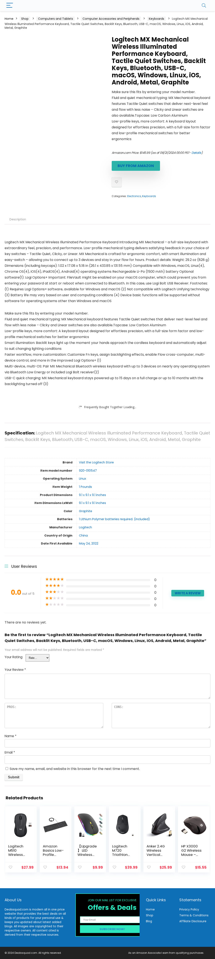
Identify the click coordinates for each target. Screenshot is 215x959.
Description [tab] (17, 219)
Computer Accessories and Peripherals (111, 19)
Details (196, 153)
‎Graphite (85, 511)
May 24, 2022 (88, 543)
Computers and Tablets (55, 19)
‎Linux (82, 478)
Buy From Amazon (136, 165)
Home (9, 19)
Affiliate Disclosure (192, 921)
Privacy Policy (189, 909)
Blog (149, 921)
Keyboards (156, 19)
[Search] (204, 5)
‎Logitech (85, 527)
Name (10, 736)
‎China (83, 535)
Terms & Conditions (193, 915)
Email (10, 752)
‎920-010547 (88, 470)
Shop (25, 19)
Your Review (15, 669)
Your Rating (13, 657)
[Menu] (10, 5)
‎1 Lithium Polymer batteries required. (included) (114, 519)
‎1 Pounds (85, 487)
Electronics (134, 196)
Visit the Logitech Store (96, 462)
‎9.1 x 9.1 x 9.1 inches (92, 495)
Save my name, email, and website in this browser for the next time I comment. (75, 768)
